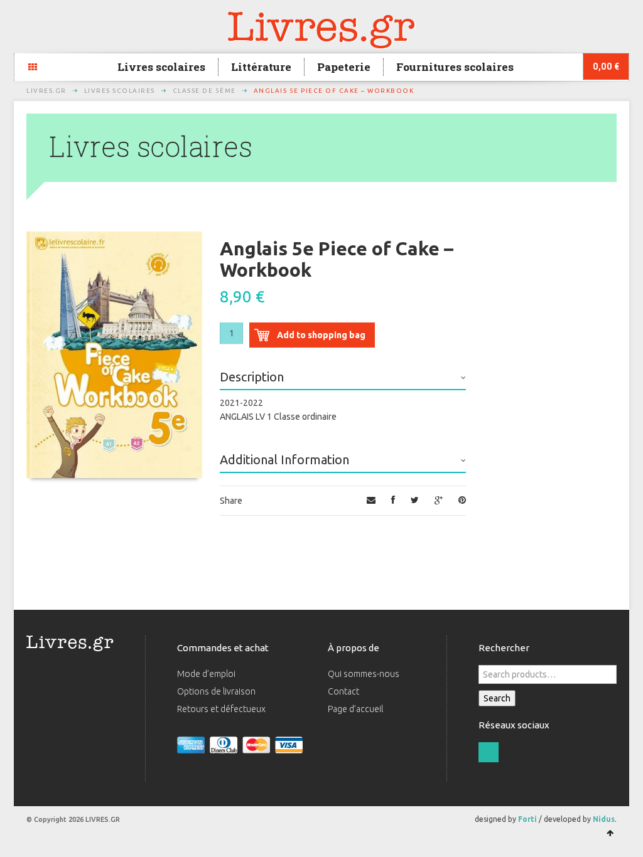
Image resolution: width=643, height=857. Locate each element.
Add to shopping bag (321, 335)
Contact (343, 691)
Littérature (261, 67)
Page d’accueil (355, 709)
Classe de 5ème (204, 90)
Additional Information (284, 459)
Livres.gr (46, 90)
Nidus (604, 819)
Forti (527, 819)
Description (252, 377)
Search (497, 698)
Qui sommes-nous (363, 674)
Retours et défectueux (221, 709)
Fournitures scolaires (455, 67)
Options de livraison (216, 691)
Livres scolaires (161, 67)
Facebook (488, 752)
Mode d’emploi (206, 674)
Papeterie (343, 67)
